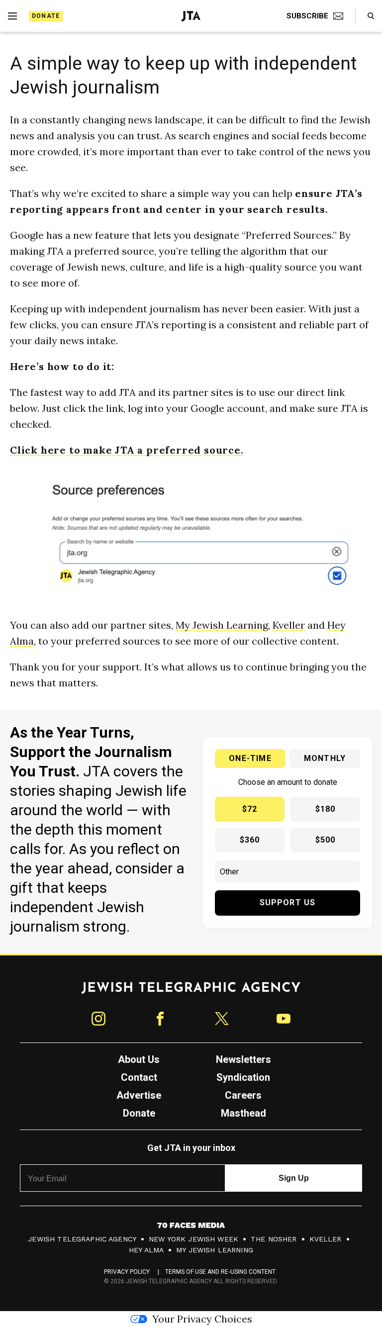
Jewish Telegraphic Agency (82, 1239)
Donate (46, 15)
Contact (139, 1077)
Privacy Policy (127, 1271)
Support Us (288, 902)
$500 (325, 840)
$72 (250, 809)
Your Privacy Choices (202, 1319)
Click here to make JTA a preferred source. (127, 450)
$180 (325, 809)
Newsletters (243, 1059)
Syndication (243, 1077)
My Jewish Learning (222, 625)
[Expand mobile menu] (12, 16)
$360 (250, 840)
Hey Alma (146, 1250)
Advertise (138, 1095)
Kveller (289, 625)
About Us (139, 1059)
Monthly (325, 758)
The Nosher (274, 1239)
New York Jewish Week (193, 1239)
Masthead (243, 1113)
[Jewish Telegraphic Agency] (191, 992)
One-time (250, 758)
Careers (243, 1095)
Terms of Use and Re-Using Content (220, 1271)
